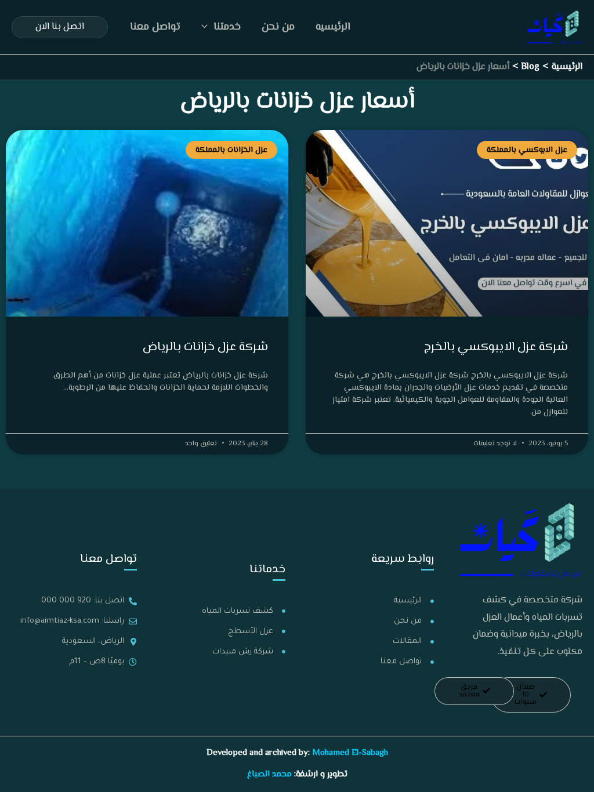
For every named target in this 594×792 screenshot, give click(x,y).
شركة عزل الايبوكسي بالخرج (496, 347)
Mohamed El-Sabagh (350, 753)
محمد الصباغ (269, 774)
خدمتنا (227, 27)
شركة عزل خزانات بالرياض (205, 347)
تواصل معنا (155, 27)
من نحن (278, 27)
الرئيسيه (333, 27)
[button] (207, 27)
